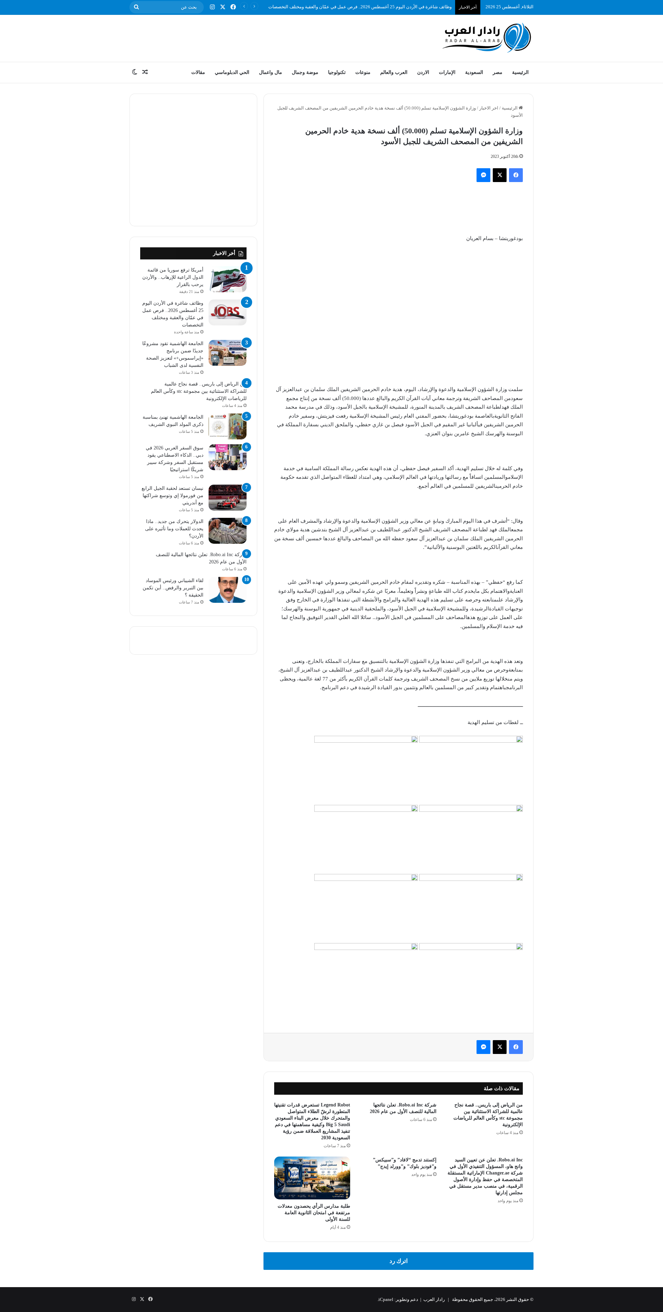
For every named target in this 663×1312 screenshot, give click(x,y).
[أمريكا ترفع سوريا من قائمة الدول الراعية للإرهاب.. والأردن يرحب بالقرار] (228, 279)
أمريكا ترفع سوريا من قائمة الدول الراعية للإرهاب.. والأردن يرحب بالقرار (172, 277)
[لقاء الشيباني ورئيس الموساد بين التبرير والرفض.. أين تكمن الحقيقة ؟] (228, 590)
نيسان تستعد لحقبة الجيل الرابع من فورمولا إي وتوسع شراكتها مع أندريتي (172, 495)
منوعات (363, 72)
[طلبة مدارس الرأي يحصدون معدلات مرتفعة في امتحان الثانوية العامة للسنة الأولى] (312, 1178)
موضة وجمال (305, 72)
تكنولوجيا (337, 72)
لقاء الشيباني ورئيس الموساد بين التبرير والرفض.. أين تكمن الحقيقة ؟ (173, 588)
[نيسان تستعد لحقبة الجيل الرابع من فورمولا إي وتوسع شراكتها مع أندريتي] (228, 498)
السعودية (474, 72)
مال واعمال (270, 72)
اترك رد (399, 1261)
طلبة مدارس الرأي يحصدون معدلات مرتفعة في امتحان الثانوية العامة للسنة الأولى (314, 1213)
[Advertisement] (262, 37)
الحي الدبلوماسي (232, 72)
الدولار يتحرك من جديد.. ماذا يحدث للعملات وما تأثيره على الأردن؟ (174, 529)
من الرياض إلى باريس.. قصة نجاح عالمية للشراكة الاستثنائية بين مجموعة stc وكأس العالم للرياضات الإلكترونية (199, 391)
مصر (497, 72)
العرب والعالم (393, 72)
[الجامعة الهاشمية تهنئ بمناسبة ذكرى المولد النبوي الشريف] (228, 426)
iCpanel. (385, 1299)
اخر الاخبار (488, 108)
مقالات (198, 72)
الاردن (423, 72)
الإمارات (447, 72)
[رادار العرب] (487, 37)
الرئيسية (520, 72)
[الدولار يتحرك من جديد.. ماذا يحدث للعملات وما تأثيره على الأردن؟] (228, 531)
